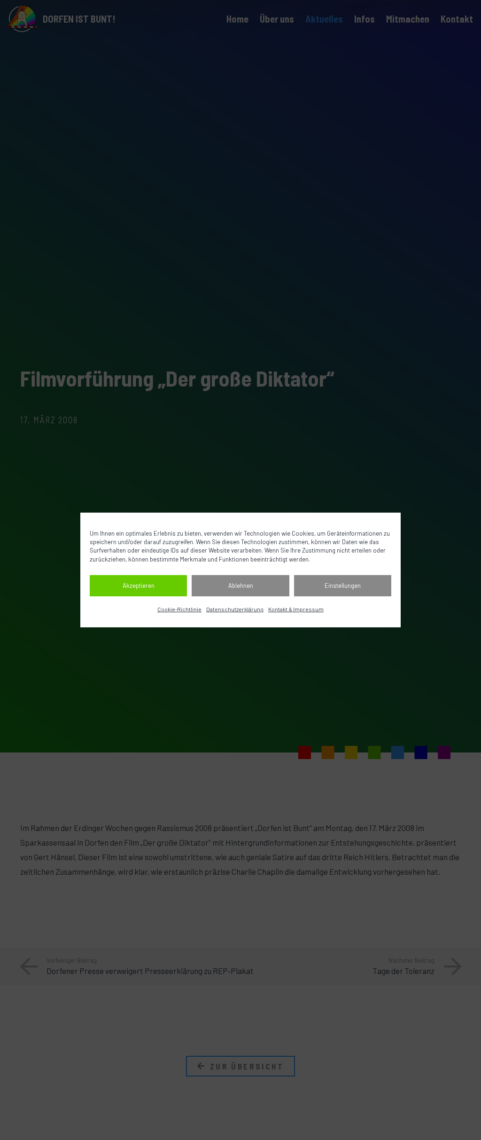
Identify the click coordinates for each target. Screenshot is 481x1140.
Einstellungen (343, 585)
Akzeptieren (139, 585)
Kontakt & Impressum (296, 609)
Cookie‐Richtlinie (179, 609)
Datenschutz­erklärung (235, 609)
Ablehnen (240, 585)
